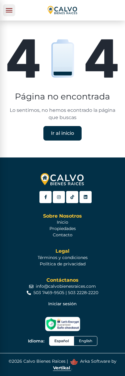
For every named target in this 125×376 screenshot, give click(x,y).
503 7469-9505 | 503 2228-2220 (65, 292)
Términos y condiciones (63, 257)
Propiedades (62, 228)
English (85, 341)
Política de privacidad (63, 264)
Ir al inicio (62, 133)
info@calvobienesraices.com (66, 286)
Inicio (62, 222)
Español (61, 341)
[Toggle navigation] (9, 10)
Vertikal (62, 368)
